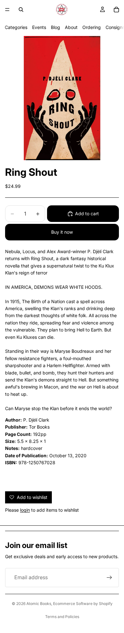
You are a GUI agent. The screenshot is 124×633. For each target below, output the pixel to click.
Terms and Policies (62, 616)
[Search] (21, 10)
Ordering (91, 27)
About (71, 27)
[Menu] (7, 9)
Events (39, 27)
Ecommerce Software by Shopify (83, 603)
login (25, 510)
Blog (55, 27)
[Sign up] (109, 577)
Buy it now (62, 232)
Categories (16, 27)
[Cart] (116, 10)
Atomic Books (38, 603)
